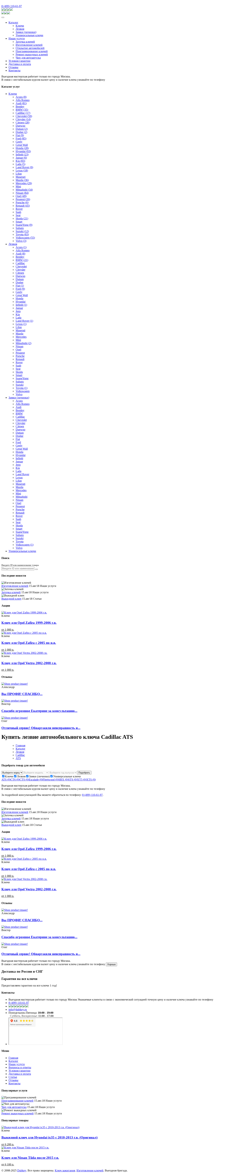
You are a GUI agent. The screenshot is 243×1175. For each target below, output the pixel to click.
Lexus (22, 170)
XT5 (81, 779)
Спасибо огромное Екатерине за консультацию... (39, 711)
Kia (20, 160)
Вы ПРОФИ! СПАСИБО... (22, 694)
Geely (19, 141)
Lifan (19, 173)
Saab (18, 212)
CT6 (15, 779)
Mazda (22, 180)
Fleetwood (51, 779)
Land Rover (24, 167)
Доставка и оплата (20, 64)
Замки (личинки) (26, 32)
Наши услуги (17, 38)
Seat (18, 215)
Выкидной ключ (11, 598)
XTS (91, 779)
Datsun (22, 128)
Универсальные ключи (29, 35)
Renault (23, 205)
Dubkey (21, 1170)
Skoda (22, 218)
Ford (21, 138)
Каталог (13, 22)
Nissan (22, 192)
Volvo (21, 240)
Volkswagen (25, 237)
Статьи (13, 1077)
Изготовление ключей (29, 44)
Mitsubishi (24, 189)
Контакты (14, 70)
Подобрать (84, 772)
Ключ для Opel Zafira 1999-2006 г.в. (29, 623)
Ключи (20, 25)
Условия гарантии (19, 60)
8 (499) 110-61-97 (11, 6)
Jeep (18, 311)
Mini (18, 186)
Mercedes (24, 183)
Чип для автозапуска (28, 57)
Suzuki (22, 231)
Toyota (22, 234)
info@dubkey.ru (18, 1009)
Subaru (20, 228)
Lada (20, 164)
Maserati (20, 330)
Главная (20, 745)
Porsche (22, 202)
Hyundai (23, 151)
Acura (21, 96)
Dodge (21, 132)
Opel (21, 196)
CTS (24, 779)
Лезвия (20, 28)
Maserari (20, 176)
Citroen (22, 122)
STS (72, 779)
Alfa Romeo (23, 100)
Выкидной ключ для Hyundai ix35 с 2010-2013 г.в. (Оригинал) (49, 1137)
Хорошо (111, 964)
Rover (19, 208)
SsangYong (24, 224)
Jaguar (21, 157)
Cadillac (23, 112)
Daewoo (20, 125)
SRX (63, 779)
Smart (19, 221)
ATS (18, 758)
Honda (22, 148)
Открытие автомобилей (30, 48)
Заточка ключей (25, 41)
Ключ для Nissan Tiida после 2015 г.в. (30, 1158)
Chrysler (23, 119)
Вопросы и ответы (20, 1067)
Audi (21, 103)
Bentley (20, 106)
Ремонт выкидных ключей (32, 54)
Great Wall (22, 144)
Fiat (20, 135)
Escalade (36, 779)
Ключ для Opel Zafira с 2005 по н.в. (28, 643)
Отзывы (13, 67)
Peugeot (23, 199)
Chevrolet (24, 116)
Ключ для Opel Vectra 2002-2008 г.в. (29, 663)
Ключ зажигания (65, 1170)
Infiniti (22, 154)
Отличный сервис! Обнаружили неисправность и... (40, 728)
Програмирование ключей (32, 51)
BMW (22, 109)
